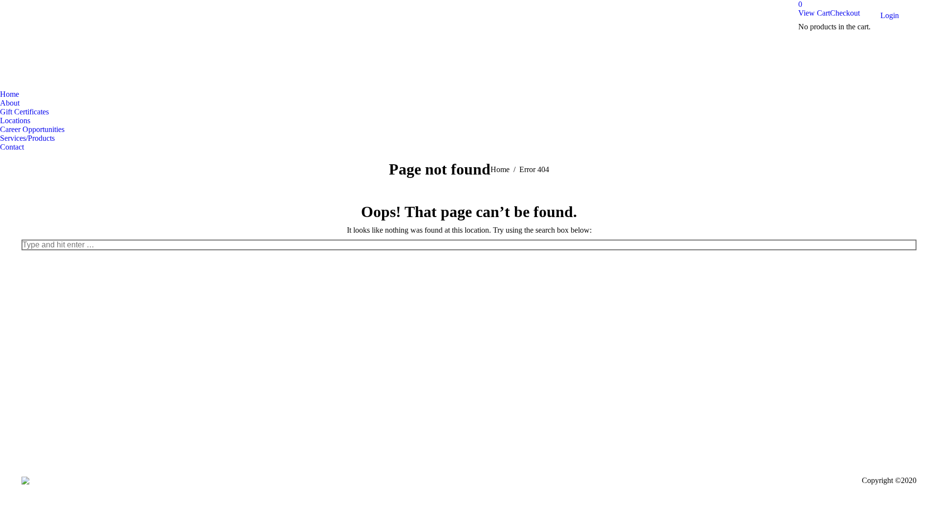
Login (889, 15)
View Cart (814, 13)
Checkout (845, 13)
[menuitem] (9, 94)
